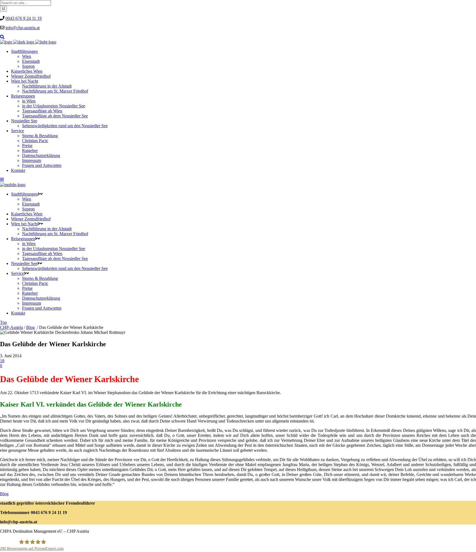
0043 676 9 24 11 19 (24, 18)
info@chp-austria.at (23, 27)
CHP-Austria (11, 327)
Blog (30, 327)
